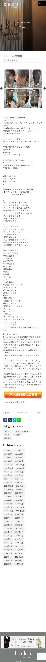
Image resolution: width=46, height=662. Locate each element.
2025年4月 (8, 479)
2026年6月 (8, 454)
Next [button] (44, 88)
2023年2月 (8, 525)
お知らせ (7, 431)
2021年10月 (8, 550)
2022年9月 (8, 532)
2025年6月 (8, 475)
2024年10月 (8, 489)
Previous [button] (1, 88)
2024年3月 (19, 500)
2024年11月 (20, 486)
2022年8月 (19, 532)
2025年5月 (19, 475)
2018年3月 (8, 560)
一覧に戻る (23, 412)
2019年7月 (19, 553)
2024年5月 (19, 496)
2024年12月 (8, 486)
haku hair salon (10, 334)
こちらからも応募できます (14, 402)
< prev (6, 412)
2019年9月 (20, 550)
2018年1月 (8, 564)
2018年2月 (18, 560)
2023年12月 (8, 507)
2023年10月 (8, 510)
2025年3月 (19, 479)
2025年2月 (8, 482)
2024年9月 (20, 489)
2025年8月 (8, 472)
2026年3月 (19, 457)
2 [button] (25, 107)
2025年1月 (19, 482)
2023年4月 (8, 521)
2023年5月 (19, 518)
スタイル (25, 431)
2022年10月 (19, 528)
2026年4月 (8, 457)
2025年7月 (19, 472)
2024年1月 (19, 503)
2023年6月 (8, 518)
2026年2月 (8, 461)
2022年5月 (8, 539)
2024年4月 (8, 500)
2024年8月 (8, 493)
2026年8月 (8, 450)
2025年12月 (8, 464)
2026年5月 (19, 454)
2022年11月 (8, 528)
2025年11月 (20, 464)
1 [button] (21, 107)
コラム (16, 431)
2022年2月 (19, 542)
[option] (23, 88)
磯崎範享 (7, 438)
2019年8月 (8, 553)
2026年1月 (19, 461)
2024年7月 (19, 493)
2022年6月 (19, 535)
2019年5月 (19, 557)
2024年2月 (8, 503)
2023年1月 (19, 525)
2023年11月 (20, 507)
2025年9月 (20, 468)
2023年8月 (8, 514)
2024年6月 (8, 496)
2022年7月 (8, 535)
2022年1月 (8, 546)
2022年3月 (8, 542)
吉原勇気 (17, 434)
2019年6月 (8, 557)
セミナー (7, 434)
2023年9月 (20, 510)
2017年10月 (19, 564)
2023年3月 (19, 521)
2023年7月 (19, 514)
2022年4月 (19, 539)
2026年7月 (19, 450)
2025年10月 (8, 468)
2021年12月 (19, 546)
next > (40, 412)
